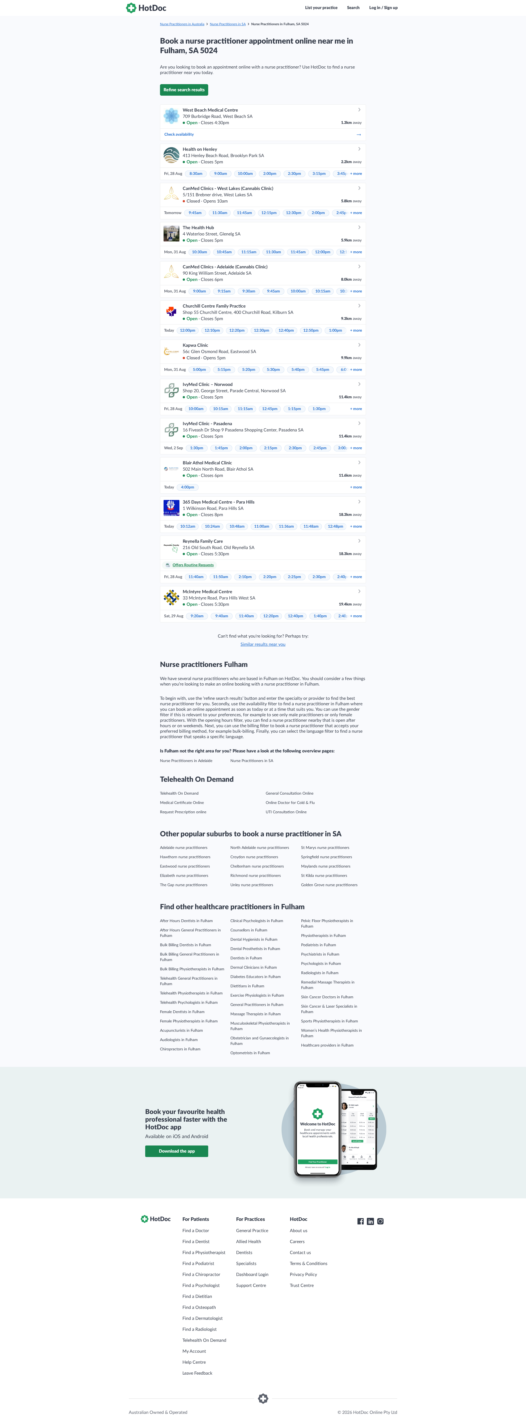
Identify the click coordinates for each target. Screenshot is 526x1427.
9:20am (197, 616)
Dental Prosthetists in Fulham (255, 949)
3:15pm (319, 174)
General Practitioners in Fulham (257, 1005)
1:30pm (319, 409)
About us (298, 1231)
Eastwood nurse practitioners (185, 866)
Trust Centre (302, 1285)
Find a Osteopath (199, 1307)
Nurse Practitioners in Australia (182, 24)
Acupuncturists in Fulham (181, 1031)
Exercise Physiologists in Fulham (257, 995)
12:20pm (237, 330)
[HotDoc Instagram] (380, 1221)
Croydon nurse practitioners (254, 857)
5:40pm (298, 370)
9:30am (248, 291)
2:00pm (269, 174)
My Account (194, 1351)
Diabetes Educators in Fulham (255, 977)
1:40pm (320, 616)
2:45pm (343, 213)
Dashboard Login (252, 1274)
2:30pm (294, 174)
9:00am (220, 174)
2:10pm (245, 577)
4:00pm (187, 487)
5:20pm (248, 370)
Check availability (179, 135)
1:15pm (294, 409)
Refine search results (184, 90)
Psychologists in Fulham (321, 964)
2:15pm (270, 448)
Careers (297, 1242)
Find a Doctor (195, 1231)
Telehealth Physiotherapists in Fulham (191, 993)
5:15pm (224, 370)
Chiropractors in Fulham (180, 1049)
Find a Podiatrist (198, 1263)
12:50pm (311, 330)
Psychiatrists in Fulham (320, 954)
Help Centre (194, 1362)
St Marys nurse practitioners (325, 848)
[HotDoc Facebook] (360, 1221)
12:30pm (293, 213)
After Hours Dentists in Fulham (186, 921)
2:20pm (269, 577)
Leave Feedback (197, 1373)
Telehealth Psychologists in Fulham (189, 1003)
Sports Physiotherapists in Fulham (329, 1021)
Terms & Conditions (308, 1263)
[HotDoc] (146, 8)
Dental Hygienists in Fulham (254, 940)
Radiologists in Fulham (320, 973)
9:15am (224, 291)
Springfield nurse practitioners (326, 857)
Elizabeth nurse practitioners (184, 876)
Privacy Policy (303, 1274)
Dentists (244, 1252)
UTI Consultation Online (286, 812)
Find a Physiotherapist (203, 1252)
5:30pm (273, 370)
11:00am (261, 526)
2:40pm (343, 577)
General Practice (252, 1231)
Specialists (246, 1263)
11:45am (244, 213)
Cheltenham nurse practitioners (257, 866)
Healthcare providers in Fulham (327, 1045)
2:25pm (294, 577)
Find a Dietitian (197, 1296)
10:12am (187, 526)
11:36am (286, 526)
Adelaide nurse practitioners (183, 848)
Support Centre (251, 1285)
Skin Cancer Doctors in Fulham (327, 997)
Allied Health (248, 1242)
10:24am (212, 526)
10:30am (199, 252)
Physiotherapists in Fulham (323, 936)
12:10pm (212, 330)
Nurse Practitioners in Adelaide (186, 761)
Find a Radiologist (199, 1329)
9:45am (195, 213)
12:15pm (269, 213)
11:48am (311, 526)
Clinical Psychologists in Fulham (256, 921)
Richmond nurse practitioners (255, 876)
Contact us (300, 1252)
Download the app (177, 1151)
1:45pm (221, 448)
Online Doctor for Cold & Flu (290, 803)
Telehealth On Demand (179, 793)
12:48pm (335, 526)
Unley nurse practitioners (251, 885)
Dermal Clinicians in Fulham (253, 968)
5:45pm (322, 370)
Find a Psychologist (201, 1285)
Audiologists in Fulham (179, 1040)
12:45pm (270, 409)
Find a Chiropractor (201, 1274)
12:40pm (286, 330)
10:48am (237, 526)
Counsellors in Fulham (248, 930)
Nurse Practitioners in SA (228, 24)
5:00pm (199, 370)
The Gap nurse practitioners (183, 885)
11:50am (220, 577)
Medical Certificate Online (182, 803)
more (356, 174)
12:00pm (322, 252)
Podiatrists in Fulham (318, 945)
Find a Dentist (196, 1242)
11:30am (219, 213)
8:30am (196, 174)
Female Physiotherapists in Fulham (189, 1021)
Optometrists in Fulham (250, 1053)
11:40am (196, 577)
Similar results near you (263, 644)
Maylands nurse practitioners (325, 866)
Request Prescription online (183, 812)
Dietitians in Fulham (247, 986)
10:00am (245, 174)
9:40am (221, 616)
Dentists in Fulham (246, 958)
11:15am (248, 252)
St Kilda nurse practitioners (324, 876)
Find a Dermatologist (202, 1318)
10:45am (224, 252)
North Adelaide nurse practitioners (259, 848)
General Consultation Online (289, 793)
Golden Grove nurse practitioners (329, 885)
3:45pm (343, 174)
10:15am (322, 291)
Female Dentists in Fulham (182, 1012)
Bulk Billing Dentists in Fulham (185, 945)
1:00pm (335, 330)
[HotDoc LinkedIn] (370, 1221)
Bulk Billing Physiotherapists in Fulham (192, 969)
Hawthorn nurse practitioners (185, 857)
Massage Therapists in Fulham (255, 1014)
